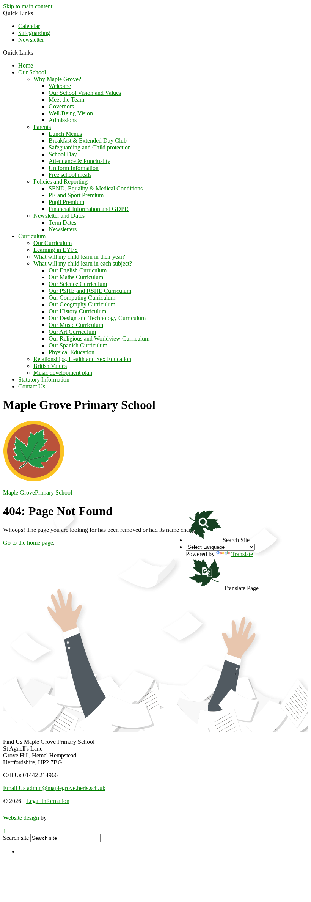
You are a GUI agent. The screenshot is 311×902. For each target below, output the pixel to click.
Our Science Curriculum (78, 284)
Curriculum (32, 236)
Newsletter (31, 39)
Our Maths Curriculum (76, 277)
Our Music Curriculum (76, 325)
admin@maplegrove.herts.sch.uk (54, 788)
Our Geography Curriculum (82, 304)
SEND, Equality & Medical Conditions (96, 188)
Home (25, 65)
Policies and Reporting (60, 181)
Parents (42, 127)
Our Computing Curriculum (82, 297)
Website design (21, 817)
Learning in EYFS (55, 250)
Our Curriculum (52, 243)
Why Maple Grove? (57, 79)
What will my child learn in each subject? (82, 263)
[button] (36, 52)
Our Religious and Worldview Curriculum (99, 338)
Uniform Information (74, 168)
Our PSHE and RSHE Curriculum (90, 291)
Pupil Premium (66, 202)
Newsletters (63, 229)
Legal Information (47, 801)
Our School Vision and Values (85, 93)
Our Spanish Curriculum (78, 345)
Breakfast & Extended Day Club (88, 140)
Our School (32, 72)
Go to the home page (28, 542)
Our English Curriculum (78, 270)
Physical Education (71, 352)
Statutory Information (43, 379)
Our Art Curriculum (72, 331)
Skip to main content (27, 6)
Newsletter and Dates (59, 215)
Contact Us (31, 386)
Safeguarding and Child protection (90, 147)
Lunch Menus (65, 133)
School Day (63, 154)
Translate (242, 554)
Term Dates (62, 222)
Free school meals (70, 174)
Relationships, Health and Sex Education (82, 359)
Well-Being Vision (71, 113)
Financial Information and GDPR (89, 209)
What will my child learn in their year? (79, 256)
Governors (61, 106)
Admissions (63, 120)
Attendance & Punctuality (79, 161)
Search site (16, 837)
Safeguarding (34, 33)
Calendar (29, 26)
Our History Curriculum (77, 311)
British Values (50, 366)
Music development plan (62, 372)
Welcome (60, 86)
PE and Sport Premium (76, 195)
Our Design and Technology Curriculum (97, 318)
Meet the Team (66, 99)
